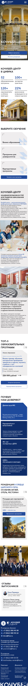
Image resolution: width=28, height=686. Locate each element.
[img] (14, 152)
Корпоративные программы (9, 169)
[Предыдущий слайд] (0, 30)
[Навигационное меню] (25, 2)
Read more (6, 607)
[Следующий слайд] (27, 30)
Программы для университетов (9, 155)
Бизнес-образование (11, 142)
